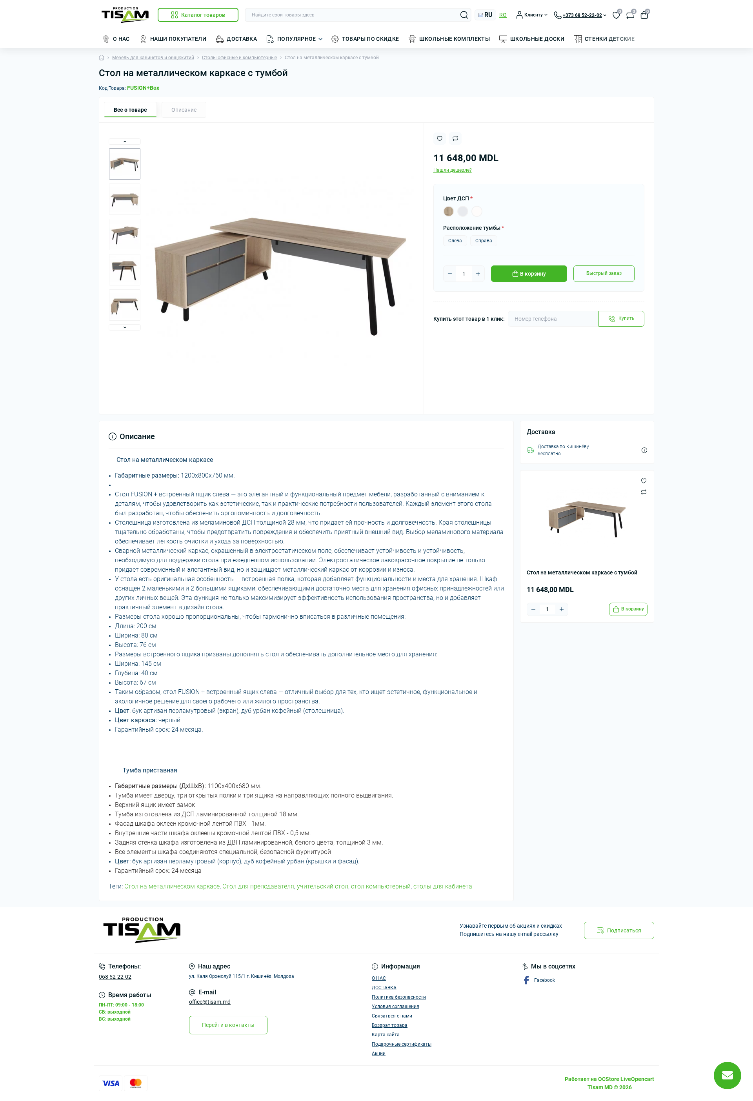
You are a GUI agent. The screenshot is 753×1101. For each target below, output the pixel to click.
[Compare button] (455, 138)
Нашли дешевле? (452, 170)
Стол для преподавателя (258, 886)
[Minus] (450, 273)
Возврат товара (389, 1025)
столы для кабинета (442, 886)
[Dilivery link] (644, 450)
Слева (455, 240)
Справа (483, 240)
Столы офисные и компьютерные (239, 57)
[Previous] (125, 141)
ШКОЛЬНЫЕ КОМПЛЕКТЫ (454, 39)
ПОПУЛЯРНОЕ (296, 39)
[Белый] (476, 211)
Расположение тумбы (473, 228)
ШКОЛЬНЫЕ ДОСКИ (537, 39)
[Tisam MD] (235, 930)
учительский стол (322, 886)
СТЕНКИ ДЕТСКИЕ (610, 39)
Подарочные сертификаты (401, 1044)
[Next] (125, 327)
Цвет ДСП (458, 198)
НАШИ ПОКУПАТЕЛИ (178, 39)
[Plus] (478, 273)
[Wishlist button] (439, 139)
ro (503, 15)
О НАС (121, 39)
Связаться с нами (392, 1016)
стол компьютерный (381, 886)
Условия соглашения (395, 1006)
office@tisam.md (210, 1002)
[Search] (464, 15)
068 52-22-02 (115, 977)
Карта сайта (386, 1034)
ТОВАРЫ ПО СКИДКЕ (370, 39)
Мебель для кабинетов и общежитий (153, 57)
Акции (379, 1053)
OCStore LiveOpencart (626, 1079)
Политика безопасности (399, 997)
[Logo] (125, 15)
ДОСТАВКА (242, 39)
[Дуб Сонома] (448, 211)
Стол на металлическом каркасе (172, 886)
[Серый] (462, 211)
